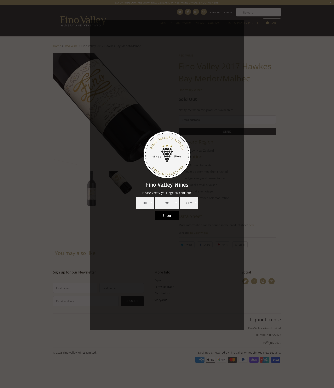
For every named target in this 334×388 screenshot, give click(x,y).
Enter (167, 215)
